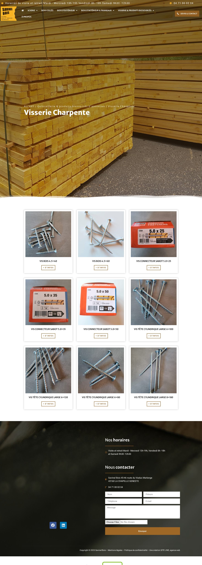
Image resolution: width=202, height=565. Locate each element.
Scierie (31, 10)
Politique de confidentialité (135, 550)
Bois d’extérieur (66, 10)
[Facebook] (53, 525)
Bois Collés (47, 10)
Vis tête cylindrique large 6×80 (101, 397)
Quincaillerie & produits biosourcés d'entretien (71, 106)
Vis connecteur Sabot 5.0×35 (48, 329)
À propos (26, 17)
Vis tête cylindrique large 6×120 (48, 397)
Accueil (29, 106)
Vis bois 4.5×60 (101, 261)
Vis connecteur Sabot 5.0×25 (153, 261)
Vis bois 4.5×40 (48, 261)
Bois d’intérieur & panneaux (96, 10)
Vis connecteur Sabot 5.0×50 (101, 329)
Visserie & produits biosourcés (134, 10)
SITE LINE (165, 550)
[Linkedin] (63, 525)
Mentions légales (115, 550)
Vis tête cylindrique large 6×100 (153, 329)
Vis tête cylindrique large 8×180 (153, 397)
